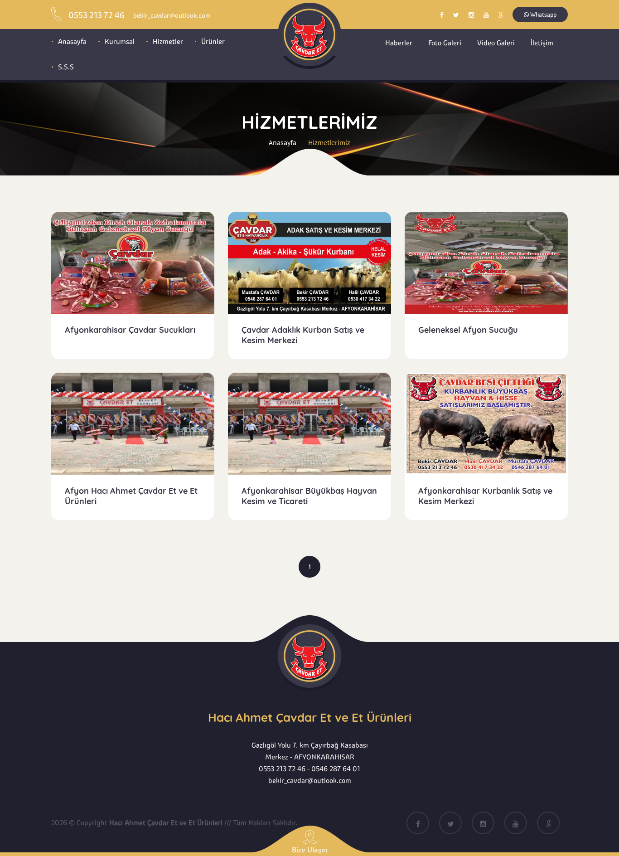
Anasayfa (72, 41)
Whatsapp (542, 14)
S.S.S (66, 67)
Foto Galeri (444, 43)
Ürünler (213, 41)
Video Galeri (496, 43)
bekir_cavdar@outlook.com (309, 780)
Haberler (398, 43)
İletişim (542, 43)
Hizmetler (168, 41)
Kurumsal (120, 41)
